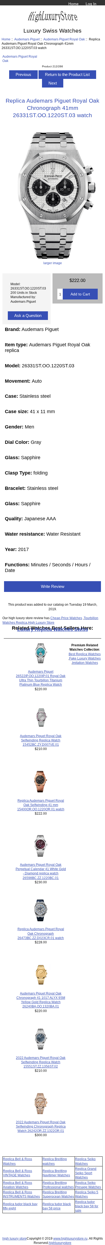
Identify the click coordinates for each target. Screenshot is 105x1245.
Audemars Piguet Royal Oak (64, 39)
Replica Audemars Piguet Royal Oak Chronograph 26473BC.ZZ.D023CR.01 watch (41, 933)
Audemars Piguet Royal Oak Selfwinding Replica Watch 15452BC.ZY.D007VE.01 (40, 740)
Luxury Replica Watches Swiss (52, 629)
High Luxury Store (41, 622)
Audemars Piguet (27, 39)
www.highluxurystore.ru (70, 1238)
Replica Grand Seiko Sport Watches (85, 1173)
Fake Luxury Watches (85, 658)
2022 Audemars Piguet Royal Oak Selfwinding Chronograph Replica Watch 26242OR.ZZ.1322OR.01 (41, 1126)
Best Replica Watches (85, 654)
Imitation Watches (85, 662)
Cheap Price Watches (66, 618)
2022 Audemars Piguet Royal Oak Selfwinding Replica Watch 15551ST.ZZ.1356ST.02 (40, 1062)
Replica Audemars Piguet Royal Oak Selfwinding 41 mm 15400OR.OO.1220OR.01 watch (40, 805)
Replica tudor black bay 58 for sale (86, 1206)
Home (73, 4)
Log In (91, 4)
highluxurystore (60, 1242)
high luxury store (14, 1238)
